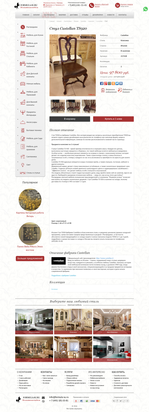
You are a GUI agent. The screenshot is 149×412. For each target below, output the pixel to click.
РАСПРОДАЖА (49, 15)
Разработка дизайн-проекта (76, 383)
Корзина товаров (126, 4)
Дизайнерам (23, 380)
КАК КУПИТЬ (118, 372)
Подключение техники (74, 380)
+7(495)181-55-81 (77, 5)
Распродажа (23, 388)
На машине (46, 380)
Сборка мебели (71, 378)
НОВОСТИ (110, 15)
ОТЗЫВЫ (85, 15)
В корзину (69, 119)
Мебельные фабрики (97, 378)
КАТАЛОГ (36, 15)
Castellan (125, 35)
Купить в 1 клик (113, 119)
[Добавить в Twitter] (117, 83)
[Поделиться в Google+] (105, 83)
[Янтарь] (30, 195)
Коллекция (54, 289)
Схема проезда (48, 378)
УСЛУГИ (68, 372)
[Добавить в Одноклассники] (113, 83)
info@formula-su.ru (59, 397)
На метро (46, 383)
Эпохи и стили (95, 380)
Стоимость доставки (121, 383)
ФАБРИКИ (62, 15)
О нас (21, 376)
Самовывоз (70, 385)
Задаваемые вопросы (121, 378)
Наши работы (23, 383)
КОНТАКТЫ (122, 15)
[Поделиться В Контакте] (121, 83)
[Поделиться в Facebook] (101, 83)
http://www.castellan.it (104, 258)
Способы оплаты (119, 376)
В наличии (125, 51)
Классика (125, 41)
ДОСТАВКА (74, 15)
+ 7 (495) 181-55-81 (58, 401)
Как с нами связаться (50, 376)
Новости (93, 383)
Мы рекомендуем (96, 376)
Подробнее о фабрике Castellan (63, 276)
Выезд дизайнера (72, 376)
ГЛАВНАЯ (26, 15)
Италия (124, 46)
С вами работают (25, 378)
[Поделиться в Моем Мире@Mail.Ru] (109, 83)
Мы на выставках (25, 385)
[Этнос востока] (30, 229)
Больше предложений (30, 258)
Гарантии (117, 380)
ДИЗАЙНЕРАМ (98, 15)
